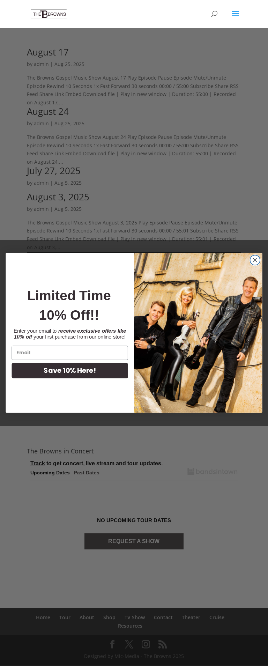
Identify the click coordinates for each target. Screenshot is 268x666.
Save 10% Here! (70, 370)
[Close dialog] (255, 260)
